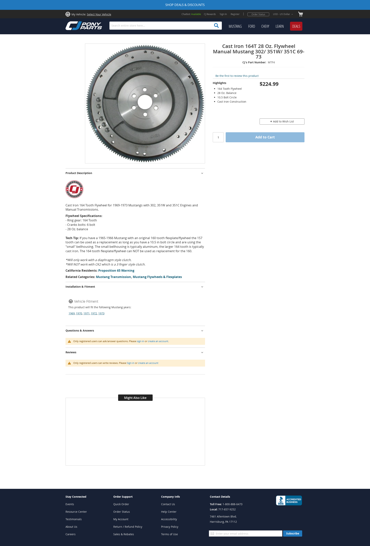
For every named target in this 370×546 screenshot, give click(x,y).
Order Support (123, 496)
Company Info (170, 496)
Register (235, 14)
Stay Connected (76, 496)
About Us (71, 526)
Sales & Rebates (123, 534)
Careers (71, 534)
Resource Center (76, 511)
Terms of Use (169, 534)
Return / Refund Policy (127, 526)
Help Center (169, 511)
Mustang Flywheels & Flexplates (157, 277)
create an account (158, 341)
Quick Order (121, 504)
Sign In (223, 14)
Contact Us (168, 504)
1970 (79, 313)
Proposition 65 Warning (116, 270)
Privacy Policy (169, 526)
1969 (72, 313)
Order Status (258, 14)
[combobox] (165, 26)
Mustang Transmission (113, 277)
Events (70, 504)
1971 (86, 313)
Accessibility (169, 519)
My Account (120, 519)
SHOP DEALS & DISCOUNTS (185, 5)
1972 (94, 313)
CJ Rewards (210, 14)
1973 (101, 313)
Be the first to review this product (237, 76)
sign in (140, 341)
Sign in (130, 363)
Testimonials (74, 519)
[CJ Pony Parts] (75, 25)
